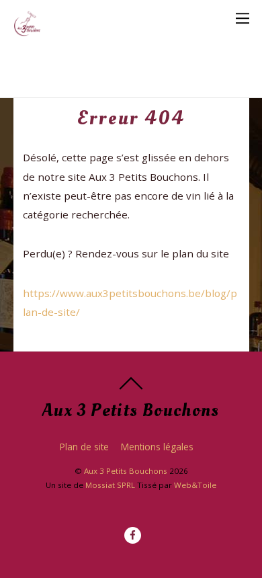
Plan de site (84, 446)
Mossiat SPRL (110, 485)
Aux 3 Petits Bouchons (125, 471)
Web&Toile (195, 485)
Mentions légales (157, 446)
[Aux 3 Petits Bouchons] (27, 29)
